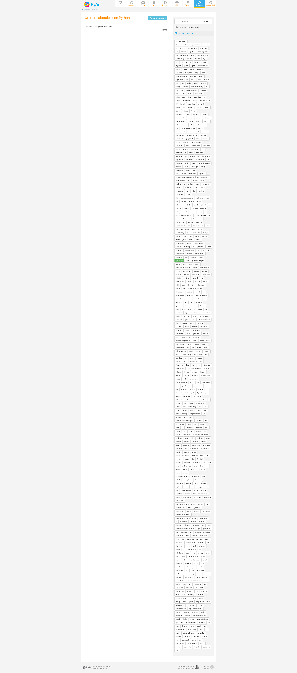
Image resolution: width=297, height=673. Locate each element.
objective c (179, 160)
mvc (188, 334)
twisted (206, 80)
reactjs (205, 233)
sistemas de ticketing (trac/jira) (186, 518)
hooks (191, 153)
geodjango (206, 445)
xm (182, 546)
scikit (177, 285)
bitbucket (200, 69)
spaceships (179, 194)
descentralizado (181, 41)
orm (204, 626)
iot (198, 382)
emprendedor (196, 142)
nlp (207, 389)
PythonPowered (206, 667)
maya (185, 69)
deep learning (195, 149)
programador (180, 334)
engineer (195, 612)
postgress (200, 570)
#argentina (189, 160)
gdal (202, 278)
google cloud (192, 48)
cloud (199, 626)
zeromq (187, 494)
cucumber (197, 62)
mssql (178, 633)
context (185, 86)
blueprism (185, 626)
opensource (196, 334)
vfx (199, 365)
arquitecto (183, 522)
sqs (184, 288)
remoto (198, 139)
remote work (192, 629)
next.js (199, 574)
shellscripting (194, 156)
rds (206, 309)
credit (205, 560)
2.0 (177, 128)
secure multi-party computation (186, 173)
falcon (187, 327)
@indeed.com (186, 386)
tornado (182, 104)
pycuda (186, 441)
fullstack (204, 114)
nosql (191, 403)
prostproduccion (181, 609)
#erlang (196, 511)
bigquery (203, 483)
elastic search (180, 132)
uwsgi (193, 553)
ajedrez (189, 292)
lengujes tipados (181, 602)
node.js (203, 400)
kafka (185, 619)
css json (178, 647)
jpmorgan (196, 525)
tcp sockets (179, 542)
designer (186, 372)
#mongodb (179, 535)
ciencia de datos (181, 121)
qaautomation (189, 250)
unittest (192, 469)
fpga (186, 313)
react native (192, 549)
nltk (187, 570)
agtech (203, 441)
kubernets (202, 546)
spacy (200, 212)
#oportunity (203, 535)
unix (177, 212)
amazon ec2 (198, 386)
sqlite (188, 170)
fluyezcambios (205, 375)
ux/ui (192, 570)
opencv (198, 118)
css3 (184, 379)
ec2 (183, 285)
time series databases (183, 515)
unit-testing (192, 407)
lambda (178, 619)
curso (208, 438)
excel (196, 205)
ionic (187, 393)
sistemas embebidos (195, 288)
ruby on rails (180, 501)
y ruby (199, 348)
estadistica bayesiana (188, 128)
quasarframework (201, 577)
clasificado (179, 588)
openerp (178, 375)
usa (186, 438)
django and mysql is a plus (196, 556)
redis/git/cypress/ (202, 487)
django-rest (179, 260)
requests (179, 299)
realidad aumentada (202, 198)
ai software (179, 567)
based (206, 348)
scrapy (195, 316)
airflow (178, 407)
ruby (184, 407)
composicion (187, 271)
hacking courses (202, 55)
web (177, 389)
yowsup (178, 247)
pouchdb (201, 542)
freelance (198, 480)
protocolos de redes (199, 616)
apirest (188, 62)
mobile (178, 473)
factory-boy (201, 633)
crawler (200, 226)
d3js (185, 403)
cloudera (178, 560)
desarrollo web (180, 508)
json (187, 553)
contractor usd (180, 222)
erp (204, 414)
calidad (197, 59)
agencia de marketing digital (185, 55)
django (185, 149)
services (204, 591)
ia (185, 560)
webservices (200, 285)
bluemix (192, 212)
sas (190, 236)
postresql (195, 278)
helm (192, 438)
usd (191, 532)
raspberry (179, 616)
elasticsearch (195, 233)
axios (191, 351)
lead (200, 354)
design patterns (192, 643)
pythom (188, 194)
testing (178, 445)
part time (206, 45)
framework (197, 584)
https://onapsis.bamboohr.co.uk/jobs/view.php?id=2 (192, 177)
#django (185, 111)
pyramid (178, 403)
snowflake (179, 327)
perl (192, 393)
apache (188, 483)
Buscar (207, 21)
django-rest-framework (194, 539)
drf (177, 104)
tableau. (182, 581)
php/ (201, 361)
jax (205, 299)
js (184, 184)
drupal (191, 240)
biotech (205, 281)
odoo (192, 626)
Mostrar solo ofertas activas (188, 27)
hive (203, 73)
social (178, 236)
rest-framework (203, 66)
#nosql (201, 598)
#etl (196, 187)
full (193, 459)
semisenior (179, 170)
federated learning (189, 633)
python (200, 605)
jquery (178, 111)
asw (184, 264)
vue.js (189, 511)
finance (185, 473)
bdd (207, 504)
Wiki (154, 5)
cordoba (189, 254)
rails (177, 125)
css (207, 86)
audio (177, 83)
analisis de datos (202, 619)
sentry (178, 379)
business (179, 163)
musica (178, 274)
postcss (186, 208)
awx (177, 52)
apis (207, 629)
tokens (178, 549)
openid (191, 201)
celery (178, 107)
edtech (194, 535)
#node (201, 629)
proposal (178, 462)
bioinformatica (205, 100)
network (206, 351)
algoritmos (197, 497)
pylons (191, 431)
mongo (196, 83)
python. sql (197, 508)
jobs (193, 191)
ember (191, 121)
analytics (199, 302)
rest (202, 563)
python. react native (182, 598)
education (196, 330)
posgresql (200, 247)
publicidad (187, 299)
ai (182, 428)
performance (196, 146)
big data (178, 487)
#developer (191, 104)
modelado (179, 250)
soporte (204, 344)
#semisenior (206, 511)
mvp (187, 80)
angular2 (178, 361)
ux (176, 522)
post (196, 588)
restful (189, 83)
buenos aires (196, 445)
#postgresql (179, 365)
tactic (189, 243)
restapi (200, 595)
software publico (192, 135)
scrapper (199, 358)
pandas (187, 163)
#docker (207, 539)
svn (183, 595)
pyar (177, 622)
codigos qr (186, 142)
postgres (183, 201)
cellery (197, 264)
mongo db (191, 309)
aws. (184, 584)
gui (189, 316)
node (177, 466)
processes (195, 274)
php (177, 546)
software (184, 532)
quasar (186, 66)
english (195, 180)
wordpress (179, 156)
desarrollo (187, 647)
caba (193, 229)
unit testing (187, 354)
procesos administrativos (184, 215)
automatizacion (205, 316)
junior (184, 240)
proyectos (193, 361)
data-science (180, 368)
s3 (176, 581)
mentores (207, 574)
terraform (196, 636)
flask (199, 410)
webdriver (187, 525)
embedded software (198, 455)
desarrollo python (202, 52)
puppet (194, 452)
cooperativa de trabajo (183, 114)
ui (205, 212)
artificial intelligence (198, 372)
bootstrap (179, 577)
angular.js (179, 73)
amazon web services (183, 219)
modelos (203, 90)
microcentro (180, 135)
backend (190, 184)
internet (197, 292)
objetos (178, 396)
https (189, 400)
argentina (201, 191)
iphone (184, 469)
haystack (200, 323)
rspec (206, 428)
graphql (187, 320)
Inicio (120, 5)
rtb (204, 462)
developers (186, 435)
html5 (187, 535)
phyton (178, 497)
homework (191, 132)
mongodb (189, 588)
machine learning (181, 414)
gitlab (191, 602)
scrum (202, 643)
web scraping (180, 643)
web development (200, 125)
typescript (195, 375)
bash (209, 462)
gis (207, 466)
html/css (179, 574)
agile (183, 309)
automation (179, 483)
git (176, 48)
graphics (178, 452)
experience (206, 146)
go (183, 83)
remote (200, 567)
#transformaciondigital (202, 532)
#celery (193, 111)
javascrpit (179, 302)
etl (198, 132)
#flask (178, 240)
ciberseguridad (180, 118)
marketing (179, 330)
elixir (185, 361)
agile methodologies (195, 609)
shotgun (178, 208)
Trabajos (199, 5)
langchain (179, 358)
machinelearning (181, 76)
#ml (194, 226)
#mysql (200, 553)
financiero (195, 441)
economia (190, 295)
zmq (177, 410)
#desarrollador (197, 219)
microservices (199, 254)
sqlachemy (179, 553)
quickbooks (179, 570)
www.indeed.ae (186, 490)
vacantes (199, 421)
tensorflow (186, 396)
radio (205, 407)
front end (198, 351)
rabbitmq (187, 616)
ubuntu (208, 553)
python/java (203, 48)
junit (191, 302)
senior (195, 100)
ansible (178, 149)
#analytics (188, 73)
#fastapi (183, 48)
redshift (197, 281)
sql (203, 149)
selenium (193, 522)
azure (203, 469)
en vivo (192, 382)
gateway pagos (181, 97)
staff (177, 428)
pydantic (200, 389)
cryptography (180, 59)
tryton (194, 163)
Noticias (165, 5)
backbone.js (194, 448)
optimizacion (203, 518)
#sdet (177, 595)
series (209, 247)
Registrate (93, 10)
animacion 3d (205, 448)
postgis (197, 73)
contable (184, 323)
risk (193, 320)
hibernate (190, 285)
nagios (188, 546)
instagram (199, 107)
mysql (207, 107)
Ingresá (85, 10)
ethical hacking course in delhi (200, 313)
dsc (187, 146)
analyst (178, 435)
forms (192, 323)
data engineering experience (185, 528)
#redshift (186, 274)
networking (197, 299)
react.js (190, 118)
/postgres (179, 306)
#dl (200, 549)
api (204, 292)
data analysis (180, 400)
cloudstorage (204, 327)
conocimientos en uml (202, 215)
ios (205, 584)
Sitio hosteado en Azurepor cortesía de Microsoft (186, 667)
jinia (186, 306)
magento (196, 114)
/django (202, 306)
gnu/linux (196, 337)
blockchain (199, 153)
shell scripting (186, 466)
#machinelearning (197, 86)
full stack (200, 459)
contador (184, 125)
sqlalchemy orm (181, 351)
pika (183, 539)
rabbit (208, 602)
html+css (200, 438)
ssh (184, 549)
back (194, 546)
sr (208, 455)
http (187, 365)
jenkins (178, 100)
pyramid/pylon (204, 267)
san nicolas (179, 146)
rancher (203, 83)
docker (178, 69)
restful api (179, 153)
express (186, 612)
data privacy (206, 365)
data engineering (201, 295)
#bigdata (187, 462)
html (195, 424)
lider (177, 90)
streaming (197, 647)
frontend (199, 428)
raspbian (178, 167)
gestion (178, 525)
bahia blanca (187, 497)
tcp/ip (190, 264)
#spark (202, 187)
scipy (183, 556)
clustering (187, 247)
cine (184, 431)
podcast (204, 271)
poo (177, 490)
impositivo (202, 173)
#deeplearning (189, 574)
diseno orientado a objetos (184, 198)
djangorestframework (199, 208)
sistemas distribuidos (183, 226)
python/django (187, 480)
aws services (206, 156)
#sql (206, 354)
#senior (186, 452)
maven (207, 386)
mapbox (198, 240)
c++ (192, 487)
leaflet (185, 236)
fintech (178, 480)
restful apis (194, 167)
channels (179, 313)
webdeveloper (193, 379)
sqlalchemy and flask (182, 229)
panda (201, 76)
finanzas (206, 121)
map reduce (197, 396)
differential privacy (194, 560)
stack (192, 358)
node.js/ (202, 424)
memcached (180, 243)
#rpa (198, 528)
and (200, 640)
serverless (206, 647)
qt (185, 153)
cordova (178, 184)
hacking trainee (205, 341)
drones (194, 640)
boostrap (203, 135)
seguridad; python (204, 163)
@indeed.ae (206, 528)
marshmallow (180, 180)
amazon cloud (190, 542)
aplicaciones (180, 254)
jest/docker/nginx (198, 260)
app (186, 448)
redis (202, 180)
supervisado (180, 344)
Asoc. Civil (210, 5)
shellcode (179, 459)
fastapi (189, 424)
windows (178, 417)
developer (179, 563)
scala (203, 612)
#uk (186, 302)
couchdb (178, 441)
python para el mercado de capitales (187, 476)
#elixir (193, 80)
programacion (200, 403)
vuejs (177, 640)
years (187, 191)
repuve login (191, 595)
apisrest (189, 59)
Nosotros (131, 5)
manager (184, 410)
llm (208, 542)
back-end (188, 563)
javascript (193, 257)
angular (206, 368)
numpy (199, 201)
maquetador (200, 602)
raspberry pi (188, 187)
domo (195, 267)
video (201, 257)
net (177, 201)
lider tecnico (188, 417)
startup (204, 236)
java (203, 476)
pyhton (178, 271)
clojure (186, 278)
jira (210, 205)
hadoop (205, 334)
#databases (198, 93)
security (186, 375)
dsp (184, 316)
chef (177, 93)
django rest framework (200, 494)
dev (193, 170)
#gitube (193, 598)
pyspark (200, 128)
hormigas (179, 320)
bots (177, 556)
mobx (182, 424)
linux (177, 626)
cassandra (179, 191)
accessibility (180, 233)
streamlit (184, 212)
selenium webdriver (204, 320)
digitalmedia (180, 591)
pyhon (192, 619)
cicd (206, 581)
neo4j (203, 167)
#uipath (178, 584)
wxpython (199, 222)
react (183, 93)
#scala (178, 431)
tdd (208, 250)
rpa (206, 421)
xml (201, 588)
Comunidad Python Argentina (102, 666)
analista (187, 330)
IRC (176, 5)
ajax (177, 532)
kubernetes (186, 100)
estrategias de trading (194, 368)
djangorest (207, 497)
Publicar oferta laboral (158, 18)
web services (189, 577)
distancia (187, 636)
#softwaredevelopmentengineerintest (188, 45)
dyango (189, 281)
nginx (207, 226)
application (179, 80)
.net (200, 407)
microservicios (198, 466)
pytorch (194, 327)
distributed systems (182, 455)
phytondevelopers (202, 393)
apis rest (188, 567)
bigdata (191, 52)
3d (187, 233)
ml (182, 90)
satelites (178, 278)
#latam (190, 222)
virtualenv (179, 448)
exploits (205, 139)
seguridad (185, 640)
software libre (180, 205)
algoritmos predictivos (200, 435)
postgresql (179, 139)
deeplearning (180, 292)
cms (177, 539)
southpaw (184, 389)
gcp (203, 525)
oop (182, 62)
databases (207, 118)
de (209, 622)
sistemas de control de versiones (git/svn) (189, 504)
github (196, 483)
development (199, 160)
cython (178, 288)
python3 (203, 205)
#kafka (200, 309)
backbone (190, 591)
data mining (189, 428)
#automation (206, 274)
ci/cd (200, 229)
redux (177, 386)
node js (178, 86)
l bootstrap (193, 306)
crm (189, 508)
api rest (183, 52)
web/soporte (180, 605)
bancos (196, 490)
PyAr (92, 4)
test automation (199, 243)
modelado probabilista (195, 581)
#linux (209, 525)
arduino (192, 69)
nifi (191, 125)
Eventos (188, 5)
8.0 (190, 584)
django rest (189, 139)
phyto (204, 59)
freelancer (179, 438)
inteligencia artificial (194, 97)
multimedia (205, 184)
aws (188, 348)
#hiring (198, 121)
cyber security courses (183, 267)
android (196, 400)
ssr (182, 622)
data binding (180, 348)
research (201, 104)
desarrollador (180, 511)
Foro (143, 5)
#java (187, 260)
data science (180, 281)
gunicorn (178, 612)
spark (205, 62)
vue (186, 358)
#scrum (196, 271)
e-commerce (180, 295)
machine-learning (191, 90)
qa (176, 424)
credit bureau (206, 382)
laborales (202, 522)
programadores (195, 414)
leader (186, 487)
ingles (189, 205)
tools (198, 250)
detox (177, 309)
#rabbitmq (202, 622)
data (197, 184)
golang (192, 389)
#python (178, 66)
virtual (186, 167)
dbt (193, 348)
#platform (179, 187)
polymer (178, 372)
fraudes (189, 344)
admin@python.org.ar (100, 668)
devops (196, 344)
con (188, 180)
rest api (178, 354)
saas (177, 323)
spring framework (181, 382)
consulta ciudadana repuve (184, 421)
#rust (193, 365)
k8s (195, 354)
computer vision (188, 107)
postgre (203, 490)
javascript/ (193, 76)
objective (205, 132)
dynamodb (179, 393)
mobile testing (180, 629)
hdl (208, 160)
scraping (186, 445)
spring (195, 341)
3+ (194, 247)
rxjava (178, 469)
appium (196, 563)
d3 (186, 156)
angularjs (179, 257)
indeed (187, 459)
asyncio (204, 636)
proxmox (178, 636)
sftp (177, 62)
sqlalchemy (196, 462)
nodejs (178, 316)
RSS (165, 30)
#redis (190, 93)
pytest (178, 142)
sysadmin (179, 494)
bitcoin (197, 236)
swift (205, 410)
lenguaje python (201, 431)
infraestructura (191, 622)
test (186, 257)
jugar (177, 650)
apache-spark (191, 605)
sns (197, 591)
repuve (178, 264)
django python (185, 337)
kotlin (199, 80)
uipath (193, 66)
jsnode (192, 410)
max (177, 337)
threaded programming (183, 341)
